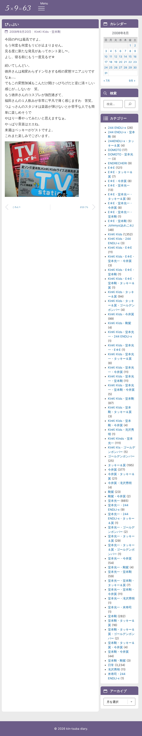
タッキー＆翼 (117, 465)
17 (106, 61)
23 (135, 61)
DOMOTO (114, 150)
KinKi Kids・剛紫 (119, 323)
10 (105, 56)
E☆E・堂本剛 (117, 221)
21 (125, 61)
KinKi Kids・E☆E (120, 247)
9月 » (132, 80)
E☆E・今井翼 (117, 181)
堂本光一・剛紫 (118, 567)
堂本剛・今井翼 (118, 651)
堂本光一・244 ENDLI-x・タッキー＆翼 (121, 518)
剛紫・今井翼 (117, 496)
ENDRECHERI (117, 163)
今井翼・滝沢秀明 (120, 483)
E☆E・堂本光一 (119, 185)
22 (130, 61)
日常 (111, 665)
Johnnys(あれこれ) (121, 225)
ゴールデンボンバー (121, 456)
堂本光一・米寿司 (120, 607)
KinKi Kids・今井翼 (121, 314)
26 (115, 67)
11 (110, 56)
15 (130, 56)
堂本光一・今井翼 (120, 558)
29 (130, 67)
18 (110, 61)
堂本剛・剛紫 (117, 660)
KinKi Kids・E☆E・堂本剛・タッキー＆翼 (121, 283)
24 (106, 67)
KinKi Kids (115, 234)
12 (115, 56)
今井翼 (112, 469)
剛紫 (111, 492)
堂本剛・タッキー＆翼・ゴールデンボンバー (121, 634)
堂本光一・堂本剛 (120, 572)
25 (110, 67)
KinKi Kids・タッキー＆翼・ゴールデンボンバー (121, 305)
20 (120, 61)
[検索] (130, 104)
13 (120, 56)
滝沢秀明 (114, 669)
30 (135, 67)
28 (125, 67)
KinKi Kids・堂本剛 (47, 31)
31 (105, 73)
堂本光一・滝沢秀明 (121, 598)
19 (115, 61)
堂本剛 (112, 616)
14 (125, 56)
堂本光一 (114, 501)
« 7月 (107, 80)
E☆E (111, 167)
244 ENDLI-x (117, 128)
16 (134, 56)
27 (120, 67)
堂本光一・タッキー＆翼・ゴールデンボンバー (121, 549)
